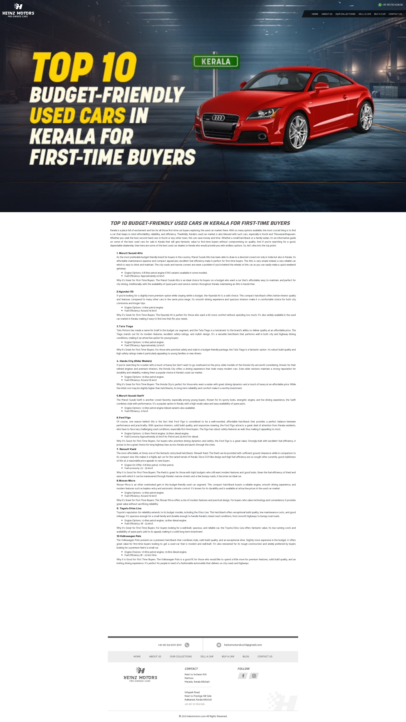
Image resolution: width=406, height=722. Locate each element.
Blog (246, 657)
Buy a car (380, 14)
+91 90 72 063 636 (195, 704)
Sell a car (365, 14)
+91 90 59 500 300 (170, 644)
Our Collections (345, 14)
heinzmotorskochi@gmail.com (243, 644)
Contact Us (395, 14)
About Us (326, 14)
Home (315, 14)
